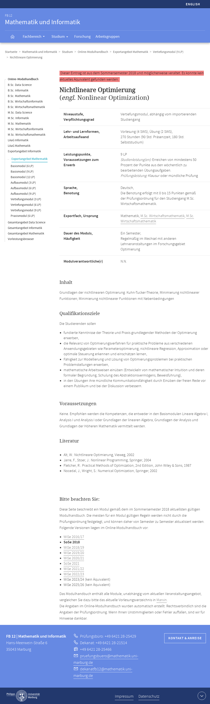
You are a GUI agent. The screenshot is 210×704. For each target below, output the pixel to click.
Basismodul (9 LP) (22, 172)
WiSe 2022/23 (74, 574)
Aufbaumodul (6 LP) (23, 188)
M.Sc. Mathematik (19, 124)
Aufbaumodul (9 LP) (23, 194)
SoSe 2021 (71, 563)
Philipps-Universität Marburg (23, 696)
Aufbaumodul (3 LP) (23, 183)
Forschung (82, 36)
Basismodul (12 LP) (23, 177)
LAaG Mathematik (19, 146)
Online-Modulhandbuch (93, 52)
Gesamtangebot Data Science (26, 222)
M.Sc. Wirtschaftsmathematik (26, 135)
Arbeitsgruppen (108, 36)
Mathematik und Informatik (39, 52)
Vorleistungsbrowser (21, 239)
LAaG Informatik (18, 140)
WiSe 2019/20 (74, 552)
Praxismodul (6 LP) (23, 216)
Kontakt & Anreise (185, 638)
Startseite (11, 52)
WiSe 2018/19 (74, 547)
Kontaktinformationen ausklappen (202, 696)
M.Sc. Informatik (18, 118)
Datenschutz (148, 696)
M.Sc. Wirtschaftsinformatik (25, 129)
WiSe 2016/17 (74, 537)
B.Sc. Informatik (18, 90)
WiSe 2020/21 (74, 558)
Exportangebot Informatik (24, 151)
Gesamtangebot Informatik (25, 228)
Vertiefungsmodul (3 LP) (26, 199)
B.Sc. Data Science (20, 85)
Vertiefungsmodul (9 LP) (168, 52)
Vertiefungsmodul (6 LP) (26, 205)
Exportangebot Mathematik (130, 52)
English (193, 4)
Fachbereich (32, 36)
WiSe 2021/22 (74, 568)
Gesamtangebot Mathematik (26, 233)
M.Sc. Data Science (20, 113)
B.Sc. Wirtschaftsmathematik (26, 107)
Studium (58, 36)
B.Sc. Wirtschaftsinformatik (25, 101)
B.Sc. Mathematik (19, 96)
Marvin (161, 600)
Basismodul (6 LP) (22, 166)
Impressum (124, 696)
